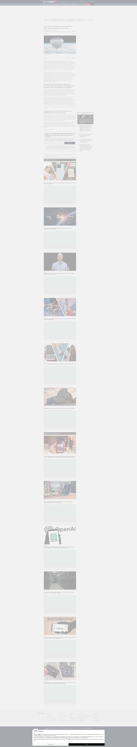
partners (39, 734)
